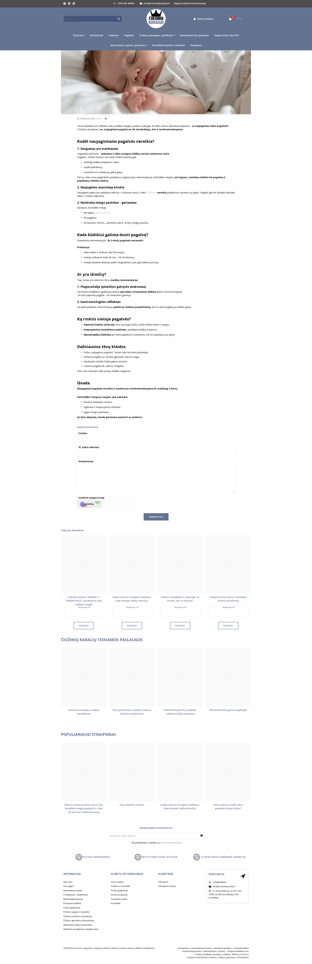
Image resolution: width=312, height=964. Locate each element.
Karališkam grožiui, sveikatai (168, 45)
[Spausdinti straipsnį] (106, 118)
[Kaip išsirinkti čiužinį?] (132, 771)
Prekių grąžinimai (71, 907)
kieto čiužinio (102, 212)
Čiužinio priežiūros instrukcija (77, 916)
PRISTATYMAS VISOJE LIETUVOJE (159, 856)
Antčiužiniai (96, 35)
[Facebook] (64, 3)
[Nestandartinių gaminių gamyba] (228, 677)
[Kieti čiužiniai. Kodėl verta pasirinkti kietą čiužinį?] (228, 771)
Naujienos (196, 45)
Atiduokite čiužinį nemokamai (77, 924)
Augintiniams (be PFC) (226, 35)
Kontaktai (115, 903)
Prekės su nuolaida (120, 886)
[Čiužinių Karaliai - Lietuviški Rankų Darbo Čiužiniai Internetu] (156, 19)
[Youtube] (73, 3)
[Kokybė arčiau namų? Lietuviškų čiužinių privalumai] (228, 564)
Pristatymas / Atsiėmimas (75, 894)
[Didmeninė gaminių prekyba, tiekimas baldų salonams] (180, 677)
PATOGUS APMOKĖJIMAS (96, 856)
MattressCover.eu (240, 954)
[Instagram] (69, 3)
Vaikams (113, 35)
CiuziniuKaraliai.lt (241, 948)
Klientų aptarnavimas (127, 874)
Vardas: (83, 433)
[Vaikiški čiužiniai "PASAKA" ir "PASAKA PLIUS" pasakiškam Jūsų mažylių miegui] (84, 564)
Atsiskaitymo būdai (72, 890)
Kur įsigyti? (68, 886)
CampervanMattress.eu (238, 951)
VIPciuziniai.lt (243, 957)
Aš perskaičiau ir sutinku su (157, 842)
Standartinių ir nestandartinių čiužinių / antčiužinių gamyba (204, 948)
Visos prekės (117, 881)
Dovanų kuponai (119, 894)
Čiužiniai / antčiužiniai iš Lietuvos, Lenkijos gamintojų (211, 957)
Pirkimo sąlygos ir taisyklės (76, 911)
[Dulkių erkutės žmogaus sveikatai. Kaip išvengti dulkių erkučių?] (132, 564)
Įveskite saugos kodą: (92, 497)
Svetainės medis (119, 899)
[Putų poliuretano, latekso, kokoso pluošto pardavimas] (132, 677)
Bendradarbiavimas (73, 899)
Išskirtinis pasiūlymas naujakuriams (80, 929)
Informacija (72, 874)
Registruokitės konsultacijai (190, 3)
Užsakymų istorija (167, 886)
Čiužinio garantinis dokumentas (78, 920)
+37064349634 (219, 882)
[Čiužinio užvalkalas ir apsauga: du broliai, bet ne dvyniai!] (180, 564)
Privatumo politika (72, 903)
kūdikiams (151, 192)
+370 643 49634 (125, 3)
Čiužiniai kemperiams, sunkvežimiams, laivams (203, 951)
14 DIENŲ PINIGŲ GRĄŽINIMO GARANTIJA (223, 856)
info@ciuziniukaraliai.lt (156, 3)
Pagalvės (129, 35)
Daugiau (84, 625)
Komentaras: (86, 461)
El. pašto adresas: (89, 447)
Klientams (165, 874)
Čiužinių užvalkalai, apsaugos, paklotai (212, 954)
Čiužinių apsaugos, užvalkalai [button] (156, 35)
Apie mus (67, 881)
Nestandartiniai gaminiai (194, 35)
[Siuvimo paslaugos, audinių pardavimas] (84, 677)
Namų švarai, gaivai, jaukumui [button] (127, 45)
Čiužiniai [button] (78, 35)
